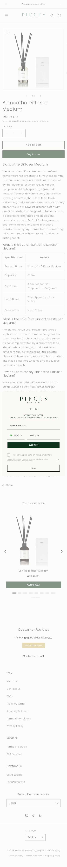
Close (33, 468)
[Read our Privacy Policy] (58, 460)
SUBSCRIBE (33, 445)
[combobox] (16, 435)
